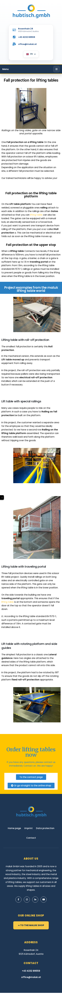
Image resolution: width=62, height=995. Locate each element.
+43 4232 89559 (26, 37)
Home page (14, 828)
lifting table (36, 214)
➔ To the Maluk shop (31, 925)
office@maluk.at (27, 44)
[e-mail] (14, 44)
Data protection (45, 828)
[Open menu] (56, 69)
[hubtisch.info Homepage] (31, 11)
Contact (28, 765)
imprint (28, 828)
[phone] (14, 37)
